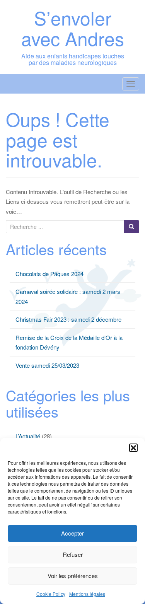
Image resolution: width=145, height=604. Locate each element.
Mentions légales (87, 593)
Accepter (72, 533)
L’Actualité (27, 436)
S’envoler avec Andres (72, 27)
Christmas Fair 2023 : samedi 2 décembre (68, 319)
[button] (133, 448)
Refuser (73, 554)
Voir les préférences (73, 576)
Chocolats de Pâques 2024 (49, 274)
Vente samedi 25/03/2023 (47, 365)
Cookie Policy (50, 593)
